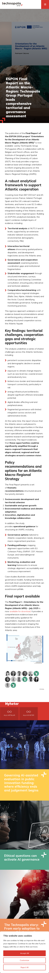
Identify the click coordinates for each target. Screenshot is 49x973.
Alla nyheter (28, 715)
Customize (24, 960)
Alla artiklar (9, 715)
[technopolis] (12, 5)
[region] (24, 952)
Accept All (24, 953)
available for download (20, 611)
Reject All (24, 967)
